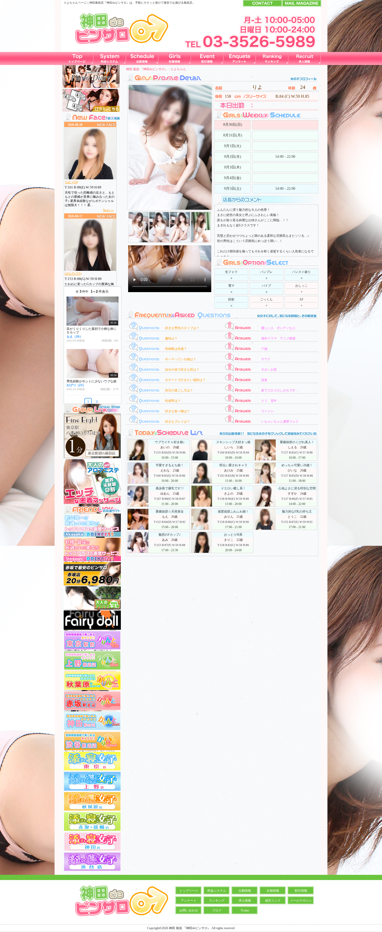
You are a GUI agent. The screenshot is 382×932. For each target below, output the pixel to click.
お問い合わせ (188, 910)
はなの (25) (73, 273)
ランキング (217, 900)
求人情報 (245, 900)
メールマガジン (301, 900)
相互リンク (273, 900)
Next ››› (108, 210)
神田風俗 (95, 2)
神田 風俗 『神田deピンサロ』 (147, 69)
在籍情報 (273, 890)
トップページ (188, 890)
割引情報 (301, 890)
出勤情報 (245, 890)
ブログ (216, 910)
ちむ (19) (71, 182)
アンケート (188, 900)
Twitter (245, 910)
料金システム (216, 890)
